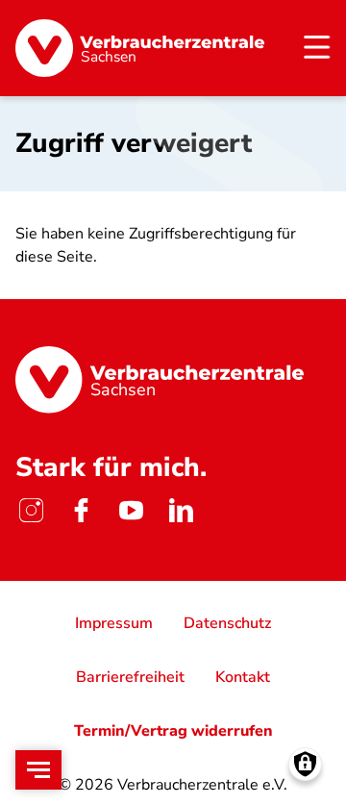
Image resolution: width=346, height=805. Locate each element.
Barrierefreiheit (130, 677)
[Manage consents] (305, 764)
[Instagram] (31, 510)
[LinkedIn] (181, 510)
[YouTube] (131, 510)
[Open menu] (38, 770)
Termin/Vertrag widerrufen (173, 731)
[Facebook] (81, 510)
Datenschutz (227, 623)
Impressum (114, 623)
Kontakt (242, 677)
